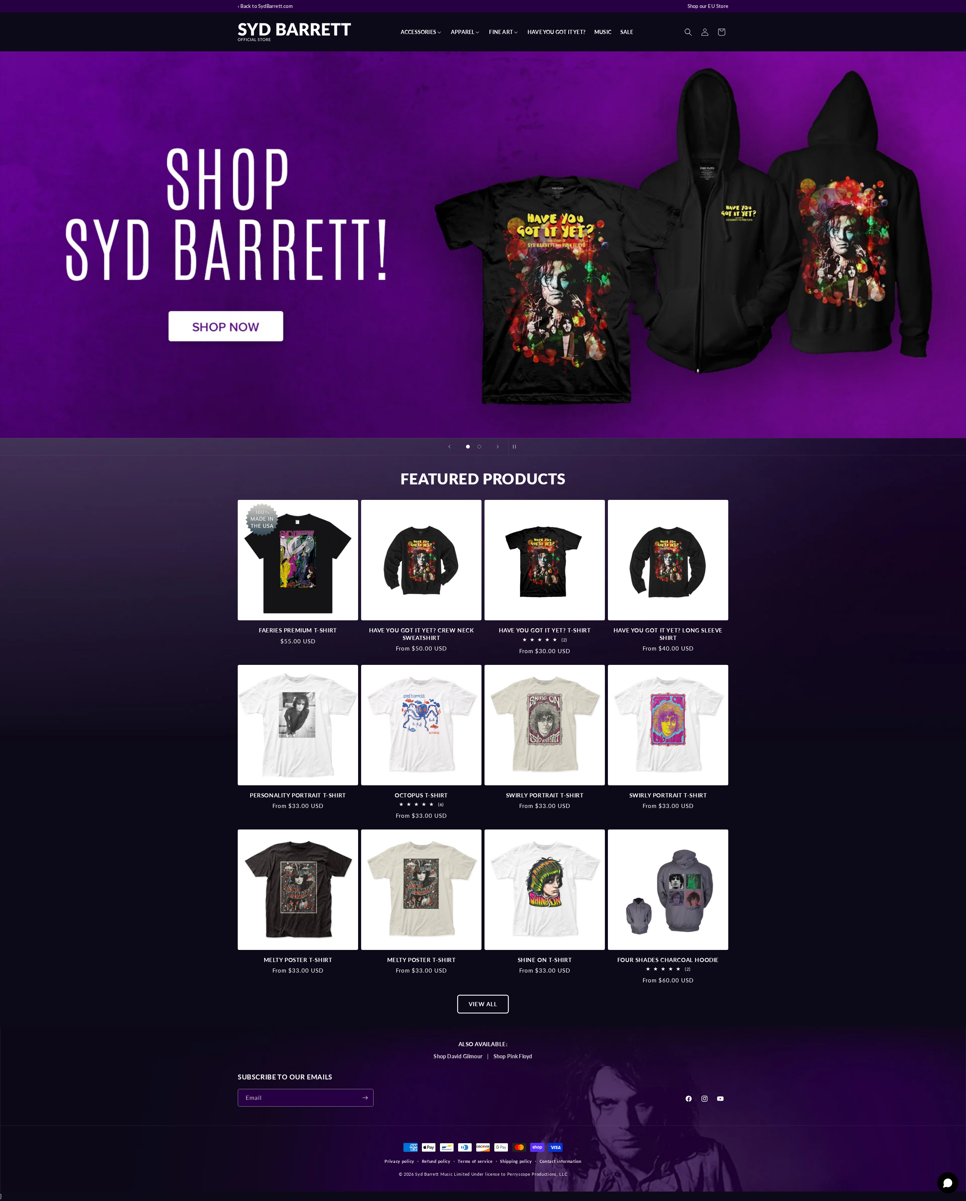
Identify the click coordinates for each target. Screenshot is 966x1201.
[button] (421, 32)
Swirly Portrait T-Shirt (545, 795)
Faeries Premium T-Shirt (298, 630)
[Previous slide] (449, 446)
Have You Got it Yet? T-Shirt (545, 630)
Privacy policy (399, 1161)
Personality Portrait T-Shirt (298, 795)
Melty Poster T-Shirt (298, 959)
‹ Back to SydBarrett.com (265, 6)
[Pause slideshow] (516, 446)
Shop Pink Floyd (513, 1056)
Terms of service (475, 1161)
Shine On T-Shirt (545, 959)
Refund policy (436, 1161)
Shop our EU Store (708, 6)
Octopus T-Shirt (421, 795)
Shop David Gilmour (458, 1056)
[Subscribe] (365, 1098)
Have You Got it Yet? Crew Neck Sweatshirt (421, 634)
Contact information (560, 1161)
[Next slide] (497, 446)
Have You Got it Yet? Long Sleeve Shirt (668, 634)
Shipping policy (516, 1161)
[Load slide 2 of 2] (479, 446)
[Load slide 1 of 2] (468, 446)
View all (483, 1004)
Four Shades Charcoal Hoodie (668, 959)
